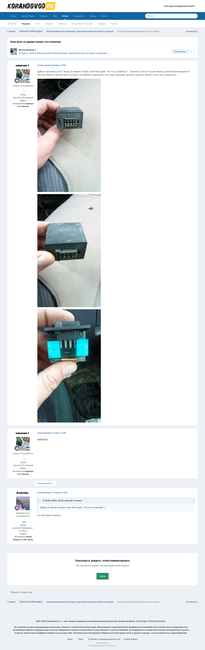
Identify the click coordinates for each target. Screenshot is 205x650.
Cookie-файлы (130, 639)
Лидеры (102, 23)
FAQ (55, 16)
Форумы (26, 23)
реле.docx (42, 439)
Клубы (114, 23)
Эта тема (183, 16)
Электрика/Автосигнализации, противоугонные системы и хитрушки (71, 53)
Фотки (93, 16)
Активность (79, 16)
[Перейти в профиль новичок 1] (13, 51)
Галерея (49, 23)
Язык (70, 639)
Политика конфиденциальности (104, 639)
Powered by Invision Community (102, 645)
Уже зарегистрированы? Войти (180, 6)
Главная (43, 16)
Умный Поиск (27, 16)
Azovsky (22, 492)
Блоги (104, 16)
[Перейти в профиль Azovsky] (23, 503)
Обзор (65, 16)
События (12, 23)
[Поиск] (194, 16)
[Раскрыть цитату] (41, 500)
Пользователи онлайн (82, 23)
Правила (62, 23)
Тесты (13, 16)
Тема (81, 639)
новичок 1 (31, 49)
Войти (103, 576)
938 (24, 522)
